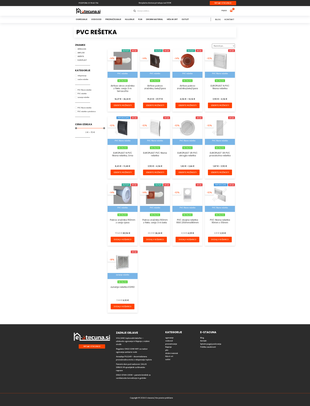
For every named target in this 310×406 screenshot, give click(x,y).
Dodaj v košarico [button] (122, 239)
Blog (218, 19)
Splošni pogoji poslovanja (210, 344)
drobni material (171, 353)
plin (166, 350)
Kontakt (229, 19)
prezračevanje (171, 344)
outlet (167, 359)
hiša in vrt (169, 356)
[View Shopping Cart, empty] (232, 10)
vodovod (169, 341)
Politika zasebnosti (208, 347)
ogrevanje (169, 338)
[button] (88, 3)
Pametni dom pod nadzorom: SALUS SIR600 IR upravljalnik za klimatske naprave (131, 367)
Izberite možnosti (123, 105)
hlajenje (168, 347)
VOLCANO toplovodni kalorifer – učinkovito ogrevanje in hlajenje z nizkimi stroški (132, 341)
